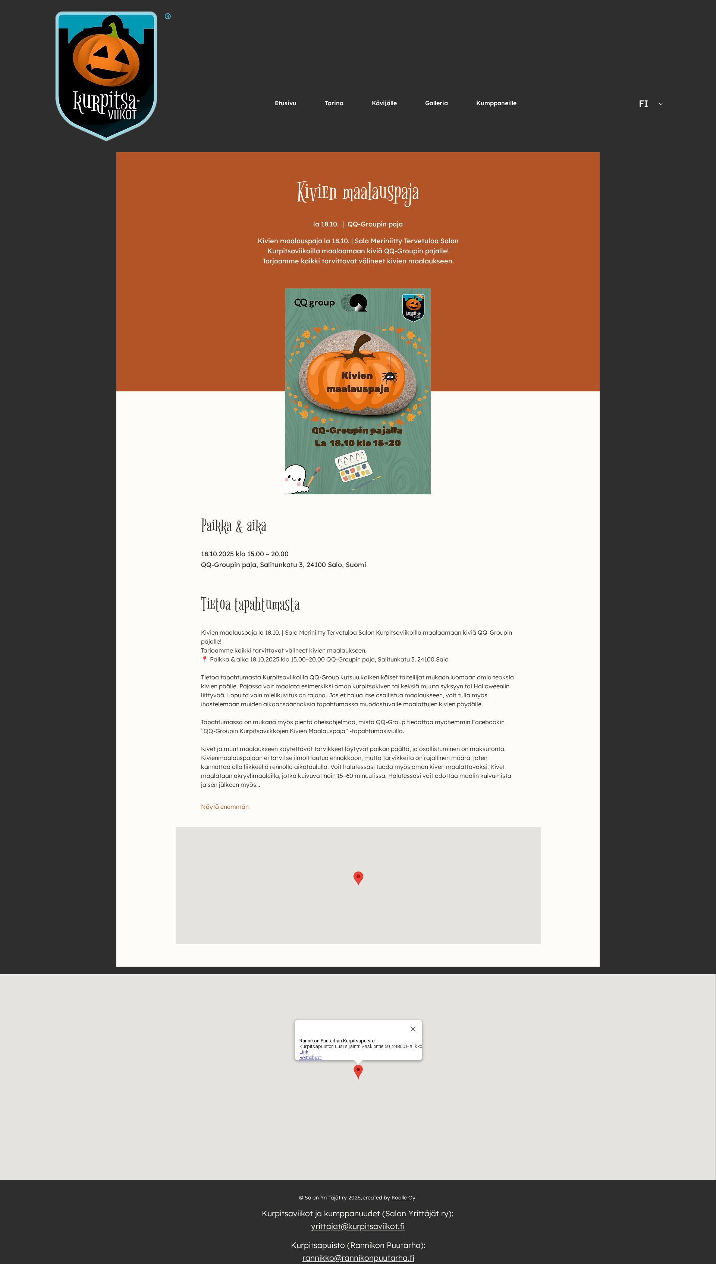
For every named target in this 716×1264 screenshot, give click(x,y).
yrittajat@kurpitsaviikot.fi (358, 1226)
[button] (384, 103)
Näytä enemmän (225, 806)
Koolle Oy (403, 1197)
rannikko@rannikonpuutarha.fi (358, 1258)
